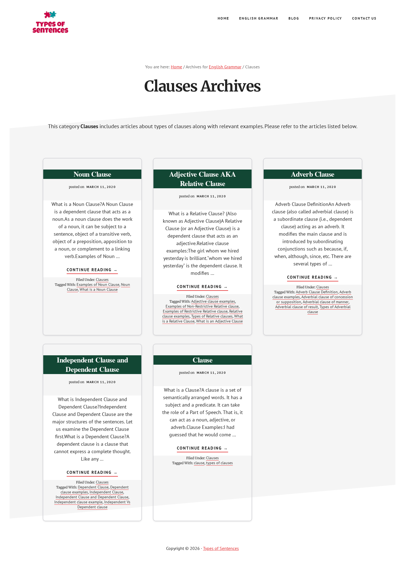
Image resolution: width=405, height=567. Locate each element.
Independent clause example (78, 501)
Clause (202, 359)
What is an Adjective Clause (219, 321)
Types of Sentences (64, 22)
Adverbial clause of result (296, 306)
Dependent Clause (93, 487)
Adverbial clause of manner (325, 301)
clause (199, 462)
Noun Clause (92, 174)
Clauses (102, 279)
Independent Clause (106, 492)
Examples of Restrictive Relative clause (195, 311)
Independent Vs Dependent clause (103, 504)
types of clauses (219, 462)
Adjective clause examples (213, 301)
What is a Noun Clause (99, 289)
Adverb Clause (312, 174)
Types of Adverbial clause (328, 309)
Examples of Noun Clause (97, 284)
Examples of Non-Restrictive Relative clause (202, 306)
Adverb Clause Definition (317, 291)
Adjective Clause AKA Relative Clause (202, 179)
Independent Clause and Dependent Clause (92, 364)
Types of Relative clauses (211, 316)
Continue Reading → (92, 270)
